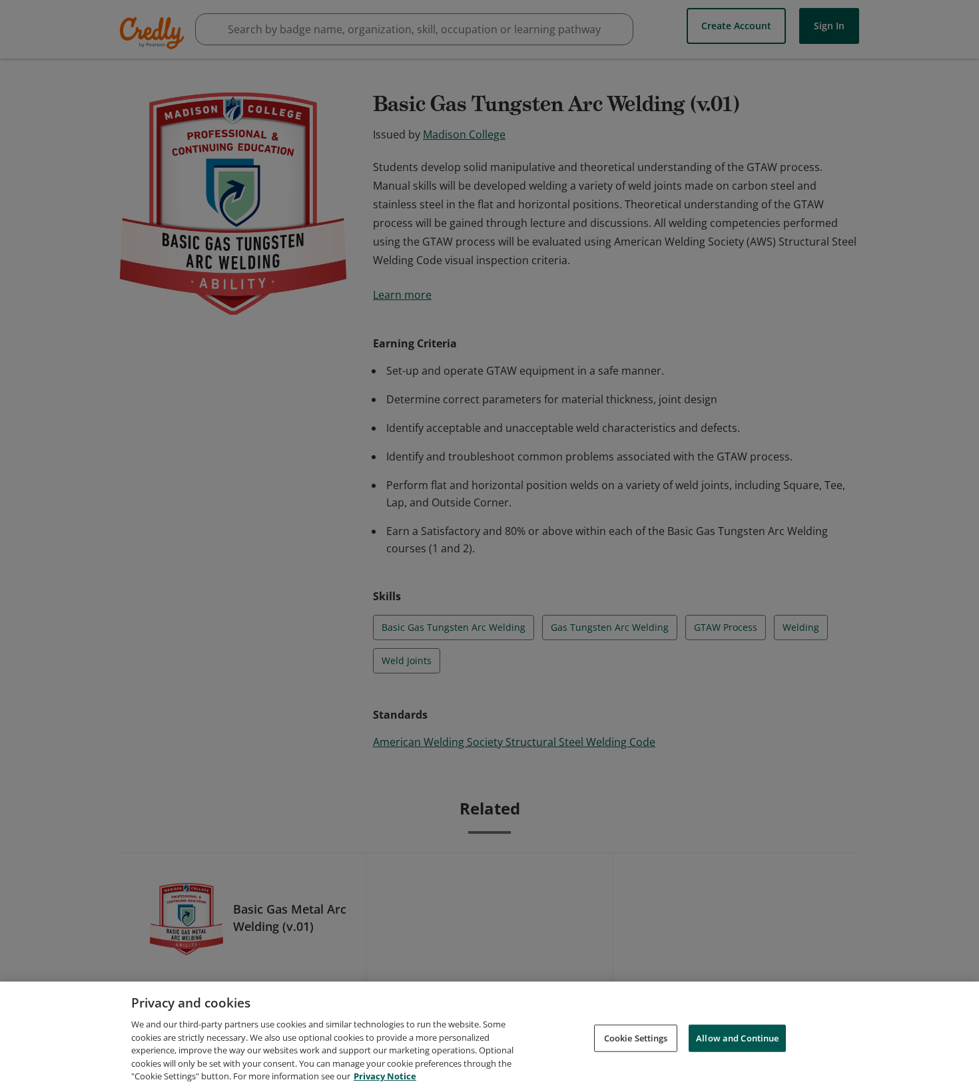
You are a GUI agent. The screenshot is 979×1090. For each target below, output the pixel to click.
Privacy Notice (385, 1076)
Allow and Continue (737, 1037)
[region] (489, 1036)
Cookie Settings (636, 1037)
